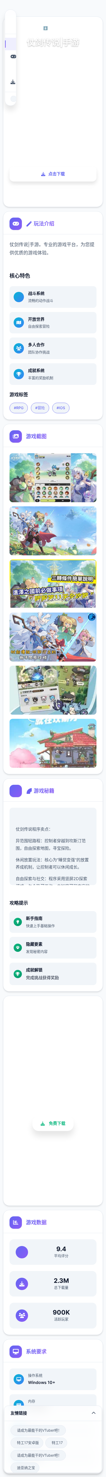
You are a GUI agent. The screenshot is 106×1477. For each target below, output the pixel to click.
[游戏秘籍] (10, 69)
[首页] (10, 44)
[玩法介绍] (10, 56)
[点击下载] (10, 82)
